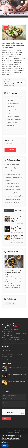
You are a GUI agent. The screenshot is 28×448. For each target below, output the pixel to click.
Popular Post (20, 210)
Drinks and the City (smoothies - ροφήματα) (14, 117)
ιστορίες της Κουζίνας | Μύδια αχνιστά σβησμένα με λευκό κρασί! (13, 168)
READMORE (20, 82)
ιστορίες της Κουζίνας (9, 85)
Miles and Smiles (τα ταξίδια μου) (13, 124)
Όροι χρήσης (17, 432)
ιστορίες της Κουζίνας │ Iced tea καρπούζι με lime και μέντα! (14, 194)
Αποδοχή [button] (5, 445)
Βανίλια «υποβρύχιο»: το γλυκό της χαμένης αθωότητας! (14, 200)
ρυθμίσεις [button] (6, 442)
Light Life (7, 81)
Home (5, 13)
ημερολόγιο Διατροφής (9, 83)
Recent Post (9, 210)
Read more (4, 386)
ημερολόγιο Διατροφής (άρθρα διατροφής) (12, 110)
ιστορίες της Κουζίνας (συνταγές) (13, 102)
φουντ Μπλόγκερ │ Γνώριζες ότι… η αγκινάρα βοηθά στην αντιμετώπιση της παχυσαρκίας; (13, 45)
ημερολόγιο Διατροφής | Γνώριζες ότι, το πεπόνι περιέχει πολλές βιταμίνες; (13, 187)
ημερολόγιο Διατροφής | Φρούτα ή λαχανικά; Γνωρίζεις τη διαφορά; (13, 177)
